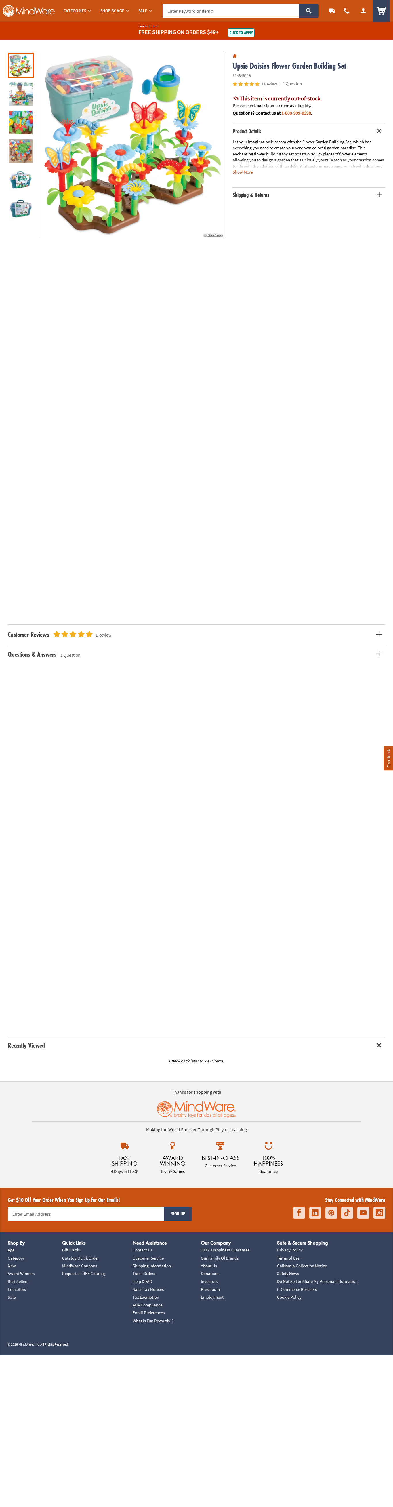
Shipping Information (152, 1265)
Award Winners (21, 1273)
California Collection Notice (302, 1265)
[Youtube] (363, 1213)
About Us (209, 1265)
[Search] (309, 11)
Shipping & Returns (251, 195)
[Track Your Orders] (332, 11)
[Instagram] (379, 1213)
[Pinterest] (331, 1213)
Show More (243, 171)
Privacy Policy (290, 1250)
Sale (12, 1297)
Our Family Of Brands (220, 1258)
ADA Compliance (147, 1305)
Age (11, 1250)
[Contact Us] (346, 11)
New (12, 1265)
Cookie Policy (289, 1297)
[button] (131, 145)
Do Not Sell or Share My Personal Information (317, 1281)
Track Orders (144, 1273)
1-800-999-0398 (296, 113)
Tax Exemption (146, 1297)
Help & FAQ (142, 1281)
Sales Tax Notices (148, 1289)
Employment (212, 1297)
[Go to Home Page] (235, 56)
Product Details (247, 131)
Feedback (388, 758)
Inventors (209, 1281)
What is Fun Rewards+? (153, 1320)
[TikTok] (347, 1213)
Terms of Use (288, 1258)
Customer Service (148, 1258)
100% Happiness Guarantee (225, 1250)
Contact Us (142, 1250)
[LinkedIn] (315, 1213)
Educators (17, 1289)
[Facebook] (299, 1213)
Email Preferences (149, 1312)
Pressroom (210, 1289)
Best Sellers (18, 1281)
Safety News (288, 1273)
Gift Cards (71, 1250)
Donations (210, 1273)
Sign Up (178, 1213)
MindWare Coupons (79, 1265)
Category (16, 1258)
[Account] (363, 11)
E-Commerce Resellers (297, 1289)
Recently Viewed (26, 1045)
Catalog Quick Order (80, 1258)
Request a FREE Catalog (83, 1273)
